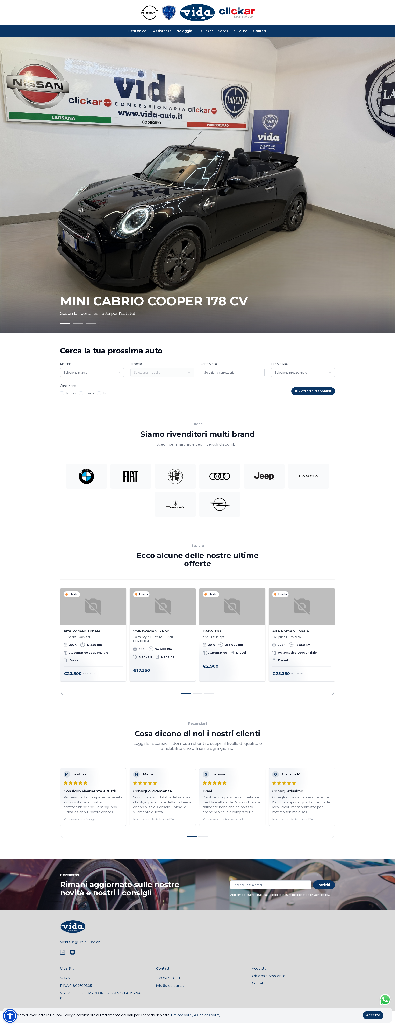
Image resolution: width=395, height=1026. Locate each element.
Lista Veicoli (138, 31)
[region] (197, 641)
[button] (10, 1016)
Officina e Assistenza (268, 976)
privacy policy (319, 895)
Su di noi (241, 31)
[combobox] (92, 372)
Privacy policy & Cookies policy (195, 1015)
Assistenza (162, 31)
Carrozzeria (209, 364)
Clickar (207, 31)
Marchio (66, 364)
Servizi (223, 31)
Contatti (260, 31)
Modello (136, 364)
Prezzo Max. (280, 364)
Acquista (259, 968)
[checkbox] (62, 393)
